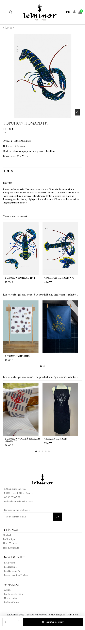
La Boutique (9, 539)
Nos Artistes (10, 598)
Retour (9, 28)
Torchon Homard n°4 (20, 278)
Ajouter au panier (55, 622)
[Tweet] (8, 171)
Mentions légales (57, 615)
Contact (7, 535)
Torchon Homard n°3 (59, 278)
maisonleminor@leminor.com (18, 502)
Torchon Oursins (17, 356)
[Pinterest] (12, 171)
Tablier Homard (55, 439)
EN (68, 12)
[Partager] (4, 171)
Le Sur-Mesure (11, 602)
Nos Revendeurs (11, 548)
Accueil (7, 590)
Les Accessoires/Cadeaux (16, 575)
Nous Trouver (10, 543)
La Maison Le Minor (14, 594)
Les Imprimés (10, 567)
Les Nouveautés (12, 571)
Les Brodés (9, 563)
